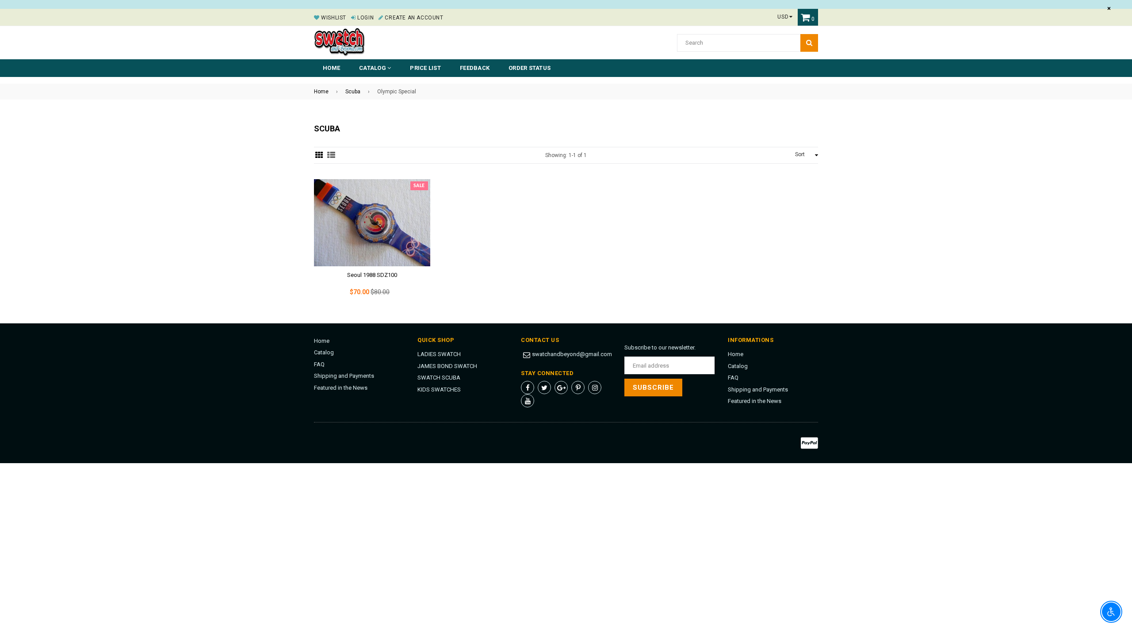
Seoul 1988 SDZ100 (372, 275)
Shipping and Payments (344, 375)
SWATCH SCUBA (438, 377)
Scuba (352, 91)
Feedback (475, 68)
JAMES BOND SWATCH (447, 366)
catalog (373, 68)
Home (331, 68)
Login (365, 18)
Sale (419, 185)
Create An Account (413, 18)
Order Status (530, 68)
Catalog (324, 352)
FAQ (319, 364)
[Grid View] (319, 155)
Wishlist (333, 18)
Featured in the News (340, 387)
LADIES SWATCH (439, 354)
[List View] (331, 155)
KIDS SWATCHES (439, 389)
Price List (425, 68)
